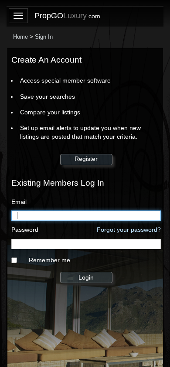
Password (24, 229)
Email (19, 201)
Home (20, 36)
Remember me (49, 260)
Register (86, 158)
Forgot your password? (129, 229)
